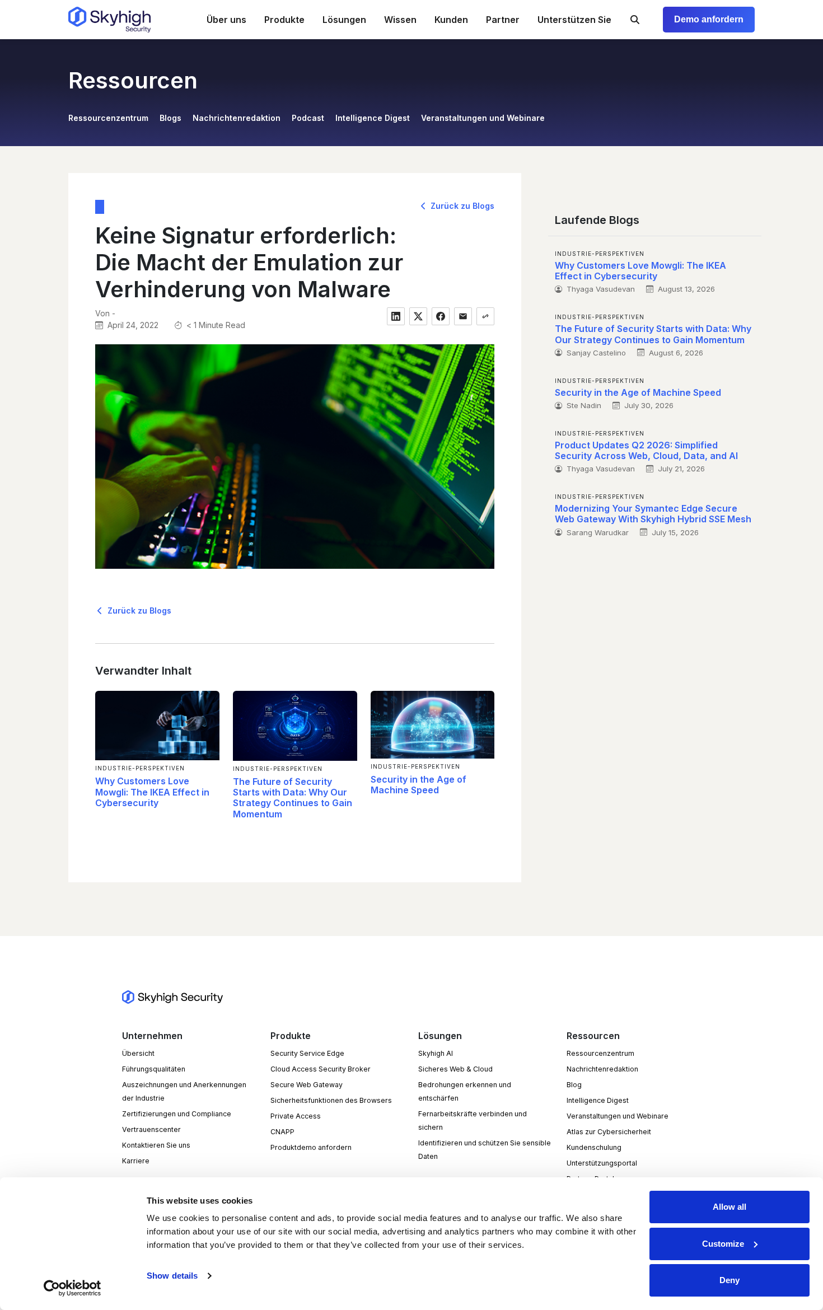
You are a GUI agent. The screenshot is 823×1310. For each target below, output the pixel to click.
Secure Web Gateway (306, 1084)
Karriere (135, 1161)
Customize (723, 1243)
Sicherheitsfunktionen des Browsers (331, 1100)
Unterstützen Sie (574, 19)
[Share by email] (463, 316)
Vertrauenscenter (151, 1129)
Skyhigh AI (435, 1053)
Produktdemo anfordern (311, 1147)
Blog (574, 1084)
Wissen (400, 19)
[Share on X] (418, 316)
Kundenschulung (594, 1147)
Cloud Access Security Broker (320, 1069)
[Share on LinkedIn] (396, 316)
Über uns (226, 19)
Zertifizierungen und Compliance (176, 1114)
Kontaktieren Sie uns (156, 1145)
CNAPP (282, 1131)
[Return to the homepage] (109, 19)
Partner (503, 19)
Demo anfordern (708, 19)
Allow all (729, 1206)
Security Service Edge (307, 1053)
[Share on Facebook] (441, 316)
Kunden (451, 19)
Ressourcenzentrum (108, 118)
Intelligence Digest (372, 118)
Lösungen (344, 19)
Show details (172, 1275)
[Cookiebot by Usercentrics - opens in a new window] (72, 1288)
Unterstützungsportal (602, 1163)
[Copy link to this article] (485, 316)
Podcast (308, 118)
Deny (729, 1280)
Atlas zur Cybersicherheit (609, 1131)
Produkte (284, 19)
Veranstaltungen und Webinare (483, 118)
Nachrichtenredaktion (236, 118)
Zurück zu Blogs (461, 205)
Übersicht (138, 1053)
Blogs (170, 118)
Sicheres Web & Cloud (455, 1069)
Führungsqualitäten (153, 1069)
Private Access (295, 1116)
